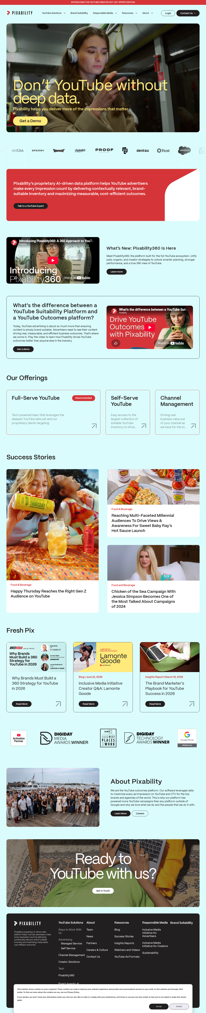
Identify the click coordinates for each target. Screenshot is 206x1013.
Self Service (68, 948)
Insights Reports (124, 943)
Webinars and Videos (127, 950)
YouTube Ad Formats (127, 957)
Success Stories (124, 936)
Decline (179, 1006)
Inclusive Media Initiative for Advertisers (151, 933)
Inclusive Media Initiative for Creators (155, 944)
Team (89, 930)
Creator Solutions (69, 962)
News (89, 936)
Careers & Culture (97, 950)
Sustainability (150, 953)
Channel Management (71, 955)
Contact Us (93, 957)
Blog (117, 930)
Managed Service (71, 943)
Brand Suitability (79, 13)
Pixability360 (66, 975)
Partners (91, 943)
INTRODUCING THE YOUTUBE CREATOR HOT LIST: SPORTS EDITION (103, 2)
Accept (159, 1006)
